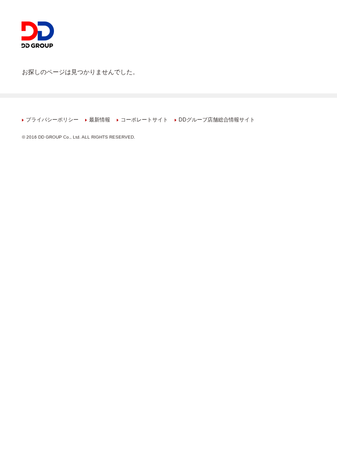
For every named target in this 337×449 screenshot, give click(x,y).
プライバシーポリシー (52, 120)
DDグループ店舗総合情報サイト (217, 120)
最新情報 (99, 120)
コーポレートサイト (144, 120)
